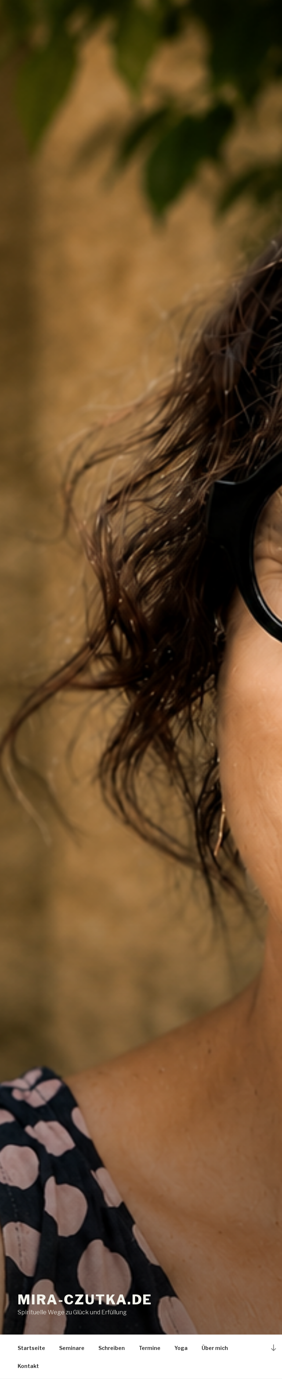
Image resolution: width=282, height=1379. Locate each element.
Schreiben (111, 1348)
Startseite (31, 1348)
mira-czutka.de (85, 1300)
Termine (149, 1348)
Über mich (215, 1348)
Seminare (71, 1348)
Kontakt (28, 1366)
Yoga (181, 1348)
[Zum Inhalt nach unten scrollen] (273, 1348)
